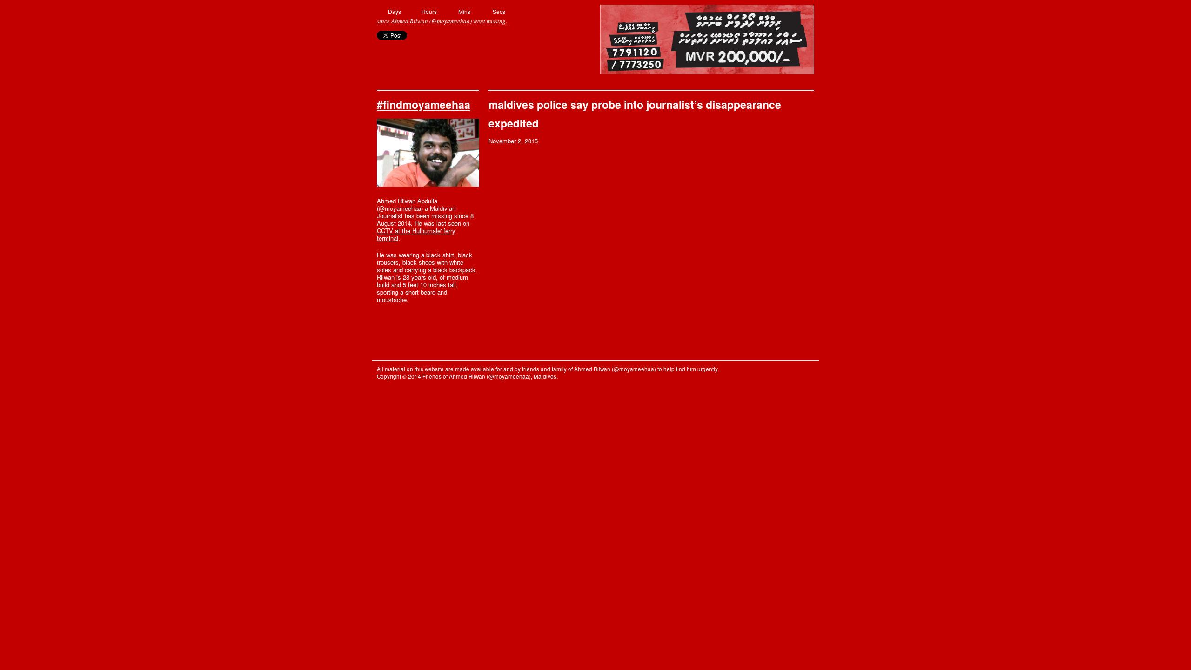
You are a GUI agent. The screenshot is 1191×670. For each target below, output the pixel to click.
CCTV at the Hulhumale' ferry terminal (416, 234)
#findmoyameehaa (423, 104)
